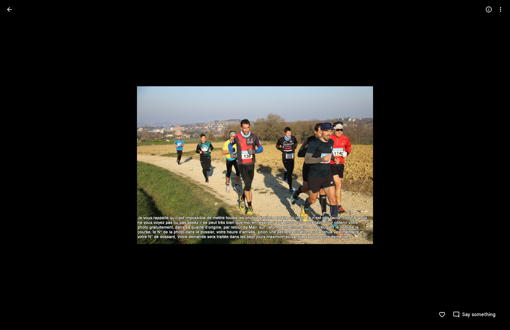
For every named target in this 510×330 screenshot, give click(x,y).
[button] (16, 165)
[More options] (500, 9)
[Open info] (489, 9)
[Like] (442, 314)
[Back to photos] (9, 9)
